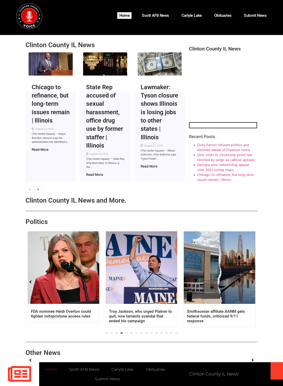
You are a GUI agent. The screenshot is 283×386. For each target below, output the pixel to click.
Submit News (255, 15)
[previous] (29, 189)
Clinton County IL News (60, 45)
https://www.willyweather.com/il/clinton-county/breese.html (220, 101)
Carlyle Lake (191, 15)
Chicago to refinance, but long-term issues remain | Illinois (51, 104)
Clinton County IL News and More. (75, 200)
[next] (38, 189)
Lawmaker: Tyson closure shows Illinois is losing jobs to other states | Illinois (159, 112)
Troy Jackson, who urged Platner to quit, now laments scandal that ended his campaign (140, 316)
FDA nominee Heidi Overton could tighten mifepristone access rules (61, 314)
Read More (40, 149)
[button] (252, 281)
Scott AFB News (155, 15)
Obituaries (223, 15)
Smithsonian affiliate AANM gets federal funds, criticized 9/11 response (216, 316)
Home (124, 15)
